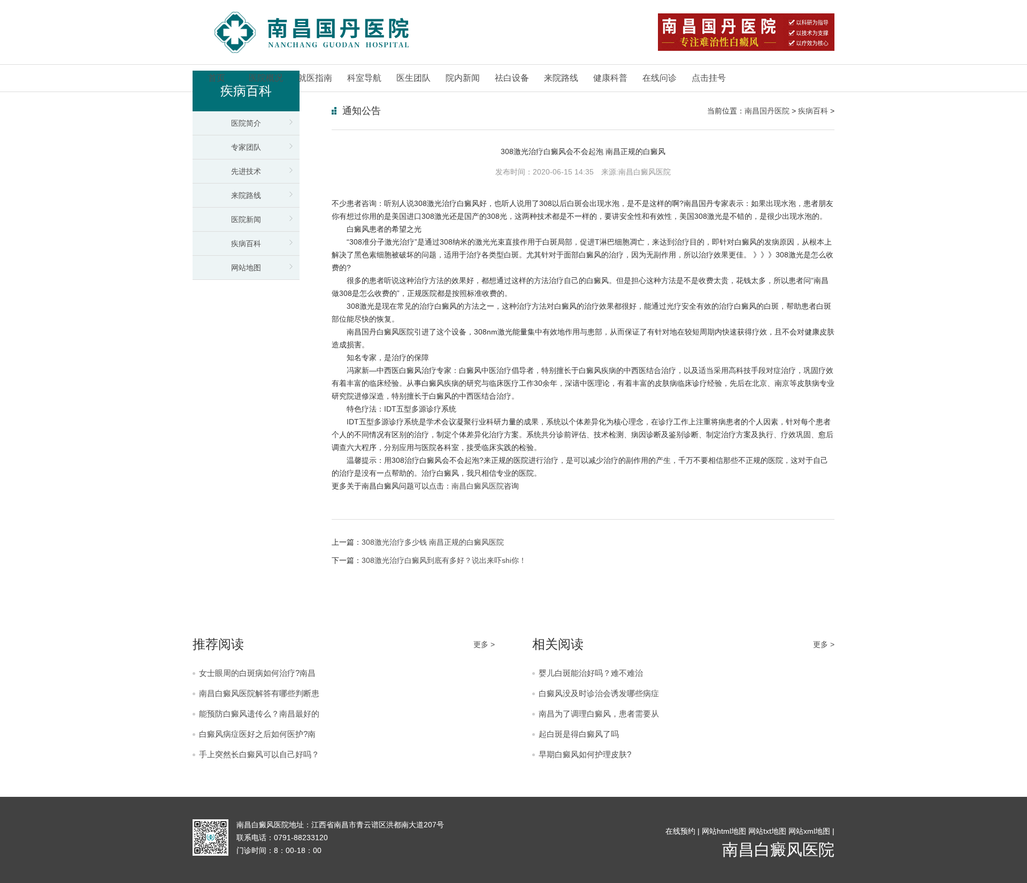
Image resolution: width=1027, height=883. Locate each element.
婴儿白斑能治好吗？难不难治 (591, 673)
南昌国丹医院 (767, 110)
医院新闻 (246, 219)
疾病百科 (246, 243)
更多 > (484, 644)
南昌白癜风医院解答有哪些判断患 (259, 693)
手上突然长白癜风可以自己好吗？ (259, 754)
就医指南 (315, 77)
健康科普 (610, 77)
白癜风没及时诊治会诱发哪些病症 (599, 693)
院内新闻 (463, 77)
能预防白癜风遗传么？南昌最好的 (259, 713)
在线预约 (680, 831)
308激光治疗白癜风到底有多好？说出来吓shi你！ (444, 560)
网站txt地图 (767, 831)
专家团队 (246, 147)
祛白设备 (512, 77)
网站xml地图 (809, 831)
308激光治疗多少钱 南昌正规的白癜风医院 (433, 542)
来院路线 (561, 77)
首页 (216, 77)
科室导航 (364, 77)
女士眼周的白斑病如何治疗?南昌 (257, 673)
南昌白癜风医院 (477, 486)
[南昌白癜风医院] (311, 32)
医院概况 (266, 77)
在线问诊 (659, 77)
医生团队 (413, 77)
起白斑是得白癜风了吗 (579, 734)
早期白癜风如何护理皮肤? (585, 754)
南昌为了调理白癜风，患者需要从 (599, 713)
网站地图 (246, 267)
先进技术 (246, 171)
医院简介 (246, 123)
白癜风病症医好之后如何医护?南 (257, 734)
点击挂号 (709, 77)
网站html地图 (724, 831)
